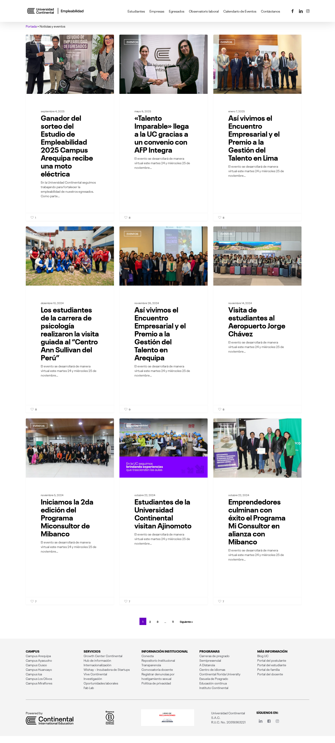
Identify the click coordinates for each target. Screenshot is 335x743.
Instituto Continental (213, 688)
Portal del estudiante (271, 665)
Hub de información (97, 660)
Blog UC (262, 656)
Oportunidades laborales (101, 683)
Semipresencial (210, 660)
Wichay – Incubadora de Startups (107, 669)
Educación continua (213, 683)
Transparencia (151, 665)
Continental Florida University (219, 674)
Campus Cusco (36, 665)
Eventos (39, 42)
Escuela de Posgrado (213, 678)
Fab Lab (89, 688)
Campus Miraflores (39, 683)
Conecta (148, 656)
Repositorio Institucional (158, 660)
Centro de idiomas (212, 669)
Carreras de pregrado (214, 656)
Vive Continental (95, 674)
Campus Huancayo (39, 669)
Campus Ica (34, 674)
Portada (31, 26)
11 (173, 621)
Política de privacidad (156, 683)
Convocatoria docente (157, 669)
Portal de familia (268, 669)
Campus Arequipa (38, 656)
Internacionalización (97, 665)
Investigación (93, 678)
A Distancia (207, 665)
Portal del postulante (271, 660)
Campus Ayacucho (39, 660)
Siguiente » (186, 621)
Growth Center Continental (103, 656)
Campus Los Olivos (39, 678)
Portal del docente (270, 674)
